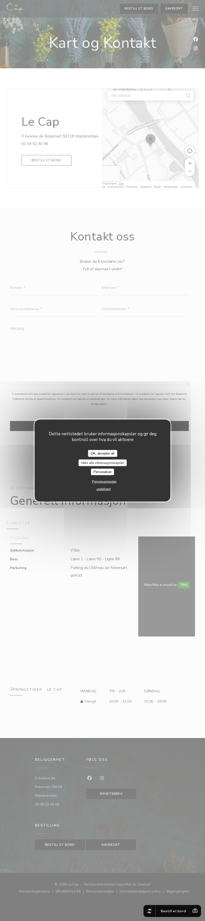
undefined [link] (103, 489)
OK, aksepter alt (102, 453)
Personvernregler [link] (104, 481)
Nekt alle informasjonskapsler (102, 462)
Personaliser (103, 472)
